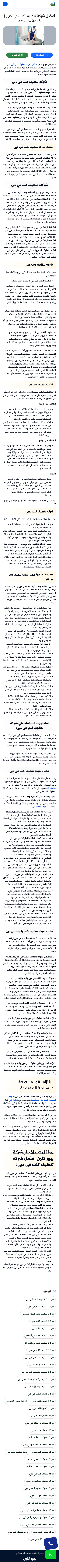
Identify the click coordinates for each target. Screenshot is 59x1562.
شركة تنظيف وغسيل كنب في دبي (38, 1524)
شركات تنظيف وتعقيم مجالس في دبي (35, 1379)
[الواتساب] (50, 1554)
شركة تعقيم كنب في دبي (42, 1415)
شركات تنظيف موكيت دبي (41, 1364)
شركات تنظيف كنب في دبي (33, 544)
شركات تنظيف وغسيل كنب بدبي (39, 1386)
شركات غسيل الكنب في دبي (41, 1393)
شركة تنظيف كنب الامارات (41, 1437)
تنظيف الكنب (42, 806)
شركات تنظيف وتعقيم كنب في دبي (37, 1372)
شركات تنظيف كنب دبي (43, 1328)
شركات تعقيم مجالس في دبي (40, 1299)
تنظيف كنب (50, 788)
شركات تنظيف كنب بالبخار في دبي (38, 1313)
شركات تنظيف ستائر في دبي (40, 1306)
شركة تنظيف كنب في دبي (41, 1473)
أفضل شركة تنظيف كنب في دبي (22, 64)
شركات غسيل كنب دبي (16, 1401)
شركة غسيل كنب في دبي (42, 1539)
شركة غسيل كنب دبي (18, 1532)
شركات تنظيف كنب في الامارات (39, 1343)
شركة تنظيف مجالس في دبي (40, 1481)
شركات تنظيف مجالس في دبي (39, 1357)
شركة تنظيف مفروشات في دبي (39, 1488)
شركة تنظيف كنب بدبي (43, 1452)
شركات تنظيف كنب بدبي (42, 1321)
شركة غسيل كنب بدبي (43, 1532)
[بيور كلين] (53, 4)
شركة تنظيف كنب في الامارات (40, 1459)
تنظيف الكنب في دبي (41, 281)
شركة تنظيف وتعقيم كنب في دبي (38, 1510)
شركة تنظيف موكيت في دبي (40, 1503)
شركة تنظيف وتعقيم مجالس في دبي (36, 1517)
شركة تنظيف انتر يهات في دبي (39, 1423)
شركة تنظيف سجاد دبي (43, 1430)
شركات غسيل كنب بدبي (43, 1401)
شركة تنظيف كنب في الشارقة (40, 1466)
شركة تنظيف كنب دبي (17, 1452)
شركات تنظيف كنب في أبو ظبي (39, 1335)
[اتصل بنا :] (50, 1543)
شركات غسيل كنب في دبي (41, 1408)
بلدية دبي (13, 1100)
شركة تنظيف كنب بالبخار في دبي (38, 1444)
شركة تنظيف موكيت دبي (42, 1495)
